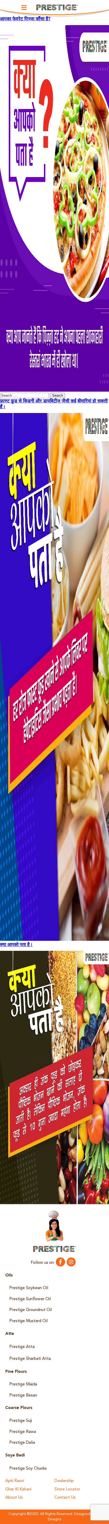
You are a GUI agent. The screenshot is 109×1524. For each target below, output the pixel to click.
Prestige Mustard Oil (28, 1321)
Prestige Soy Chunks (28, 1468)
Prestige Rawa (22, 1432)
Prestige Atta (22, 1347)
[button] (24, 7)
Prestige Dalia (22, 1443)
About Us (14, 1498)
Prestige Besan (23, 1395)
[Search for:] (25, 395)
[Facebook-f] (60, 1261)
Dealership (64, 1481)
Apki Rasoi (14, 1481)
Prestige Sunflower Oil (30, 1299)
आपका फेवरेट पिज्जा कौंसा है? (25, 19)
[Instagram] (71, 1261)
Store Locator (67, 1490)
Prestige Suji (20, 1421)
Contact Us (65, 1498)
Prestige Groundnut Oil (30, 1310)
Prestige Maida (23, 1384)
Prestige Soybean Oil (28, 1288)
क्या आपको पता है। (16, 944)
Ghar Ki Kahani (18, 1490)
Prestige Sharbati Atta (30, 1359)
